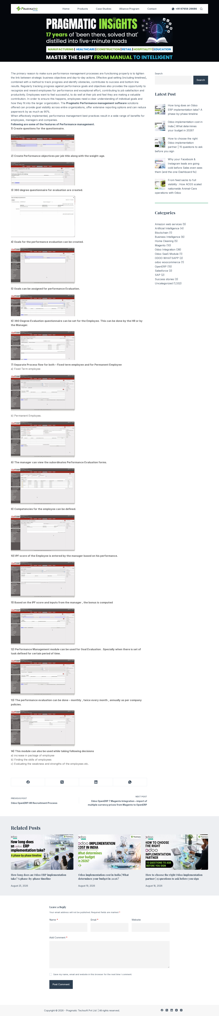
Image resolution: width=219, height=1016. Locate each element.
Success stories (164, 279)
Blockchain (161, 232)
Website (136, 919)
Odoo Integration (165, 249)
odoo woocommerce (167, 262)
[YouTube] (176, 1010)
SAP (157, 274)
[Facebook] (28, 782)
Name (53, 919)
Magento (160, 245)
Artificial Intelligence (167, 228)
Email (94, 919)
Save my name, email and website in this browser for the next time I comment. (92, 974)
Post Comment (61, 984)
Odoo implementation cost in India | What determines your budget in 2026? (185, 126)
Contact (151, 8)
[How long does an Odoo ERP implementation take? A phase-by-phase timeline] (160, 109)
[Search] (201, 9)
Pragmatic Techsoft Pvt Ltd (81, 1010)
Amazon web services (168, 224)
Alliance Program (129, 8)
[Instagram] (181, 1010)
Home (66, 8)
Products (82, 8)
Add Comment (58, 937)
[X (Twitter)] (62, 782)
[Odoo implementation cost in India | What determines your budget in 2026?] (160, 126)
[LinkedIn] (96, 782)
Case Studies (103, 8)
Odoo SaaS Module (167, 253)
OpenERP (161, 266)
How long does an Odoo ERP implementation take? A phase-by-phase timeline (185, 109)
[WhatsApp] (130, 782)
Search (159, 73)
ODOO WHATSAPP (167, 258)
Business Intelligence (167, 236)
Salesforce (161, 270)
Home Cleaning (164, 241)
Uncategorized (164, 283)
